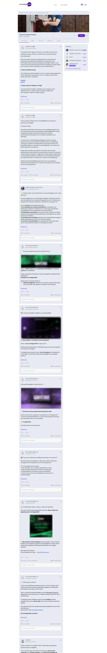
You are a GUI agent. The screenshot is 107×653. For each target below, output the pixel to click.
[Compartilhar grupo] (87, 35)
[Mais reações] (27, 100)
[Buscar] (74, 35)
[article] (41, 78)
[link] (24, 41)
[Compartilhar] (60, 47)
